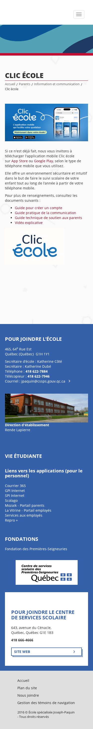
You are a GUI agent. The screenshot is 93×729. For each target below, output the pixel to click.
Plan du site (27, 688)
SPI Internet (14, 495)
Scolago (11, 500)
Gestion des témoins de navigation (46, 702)
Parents (24, 84)
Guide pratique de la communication (45, 212)
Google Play (43, 161)
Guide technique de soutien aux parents (48, 217)
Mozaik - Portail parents (24, 505)
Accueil (10, 84)
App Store (19, 161)
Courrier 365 (15, 485)
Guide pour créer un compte (38, 207)
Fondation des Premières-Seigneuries (36, 549)
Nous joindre (28, 695)
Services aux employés (23, 515)
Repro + (11, 520)
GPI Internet (15, 490)
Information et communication (57, 84)
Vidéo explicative (29, 222)
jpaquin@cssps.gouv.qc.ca (43, 381)
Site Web (22, 651)
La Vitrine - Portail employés (28, 510)
